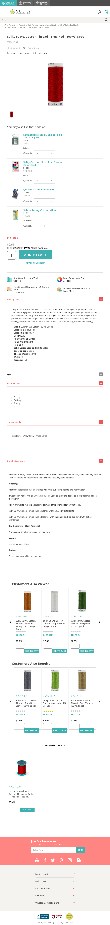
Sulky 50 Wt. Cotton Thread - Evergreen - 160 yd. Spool (81, 623)
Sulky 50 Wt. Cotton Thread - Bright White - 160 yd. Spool (55, 623)
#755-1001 (49, 616)
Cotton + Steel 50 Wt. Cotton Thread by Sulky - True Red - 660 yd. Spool (21, 794)
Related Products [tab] (55, 745)
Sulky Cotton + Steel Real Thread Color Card (42, 163)
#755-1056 (21, 616)
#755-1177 (49, 696)
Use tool (17, 280)
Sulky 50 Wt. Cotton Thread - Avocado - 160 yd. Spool (54, 703)
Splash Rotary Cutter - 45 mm (40, 210)
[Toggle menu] (4, 12)
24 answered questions (18, 53)
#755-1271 (76, 616)
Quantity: (27, 153)
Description (13, 299)
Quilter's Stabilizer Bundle (39, 189)
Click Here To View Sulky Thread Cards (29, 436)
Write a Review (33, 48)
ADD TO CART (32, 651)
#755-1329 (21, 696)
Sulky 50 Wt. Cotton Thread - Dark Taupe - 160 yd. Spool (82, 703)
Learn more (18, 292)
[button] (55, 247)
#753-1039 (15, 786)
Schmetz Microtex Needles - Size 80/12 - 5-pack (42, 136)
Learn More (68, 291)
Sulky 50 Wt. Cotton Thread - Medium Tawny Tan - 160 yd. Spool (26, 623)
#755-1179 (76, 696)
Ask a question (40, 53)
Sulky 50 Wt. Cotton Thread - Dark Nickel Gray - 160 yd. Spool (26, 703)
